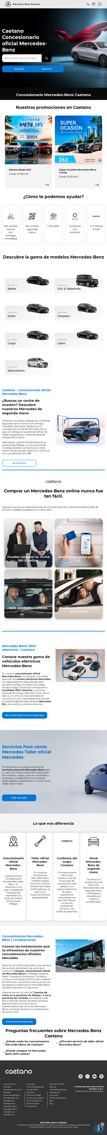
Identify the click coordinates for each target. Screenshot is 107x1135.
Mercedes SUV (8, 1101)
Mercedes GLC (9, 1115)
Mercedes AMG (9, 1103)
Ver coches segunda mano (32, 229)
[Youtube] (94, 1076)
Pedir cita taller (19, 798)
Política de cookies (33, 1095)
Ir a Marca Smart (96, 228)
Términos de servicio (34, 1101)
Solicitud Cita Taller (57, 1084)
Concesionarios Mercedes (19, 1021)
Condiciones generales (35, 1087)
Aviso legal (30, 1084)
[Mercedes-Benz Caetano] (8, 4)
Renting (52, 1087)
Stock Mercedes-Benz (11, 1095)
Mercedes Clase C (10, 1109)
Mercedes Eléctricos (11, 1098)
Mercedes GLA (9, 1112)
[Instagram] (87, 1076)
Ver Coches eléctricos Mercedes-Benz (24, 715)
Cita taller (53, 226)
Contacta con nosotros (75, 229)
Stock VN (19, 69)
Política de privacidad (34, 1098)
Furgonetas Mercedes (57, 1090)
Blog (51, 1103)
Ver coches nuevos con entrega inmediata (11, 232)
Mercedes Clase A (10, 1106)
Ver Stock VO (19, 463)
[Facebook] (80, 1076)
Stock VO (46, 69)
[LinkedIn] (101, 1076)
